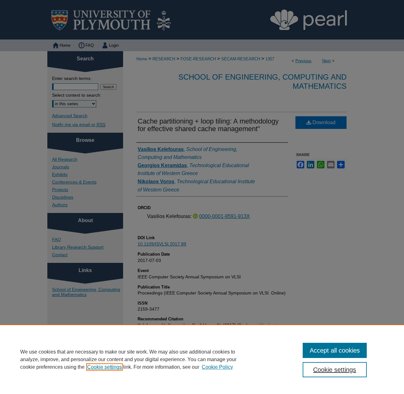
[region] (202, 359)
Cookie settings (104, 367)
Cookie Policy (217, 367)
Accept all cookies (335, 350)
